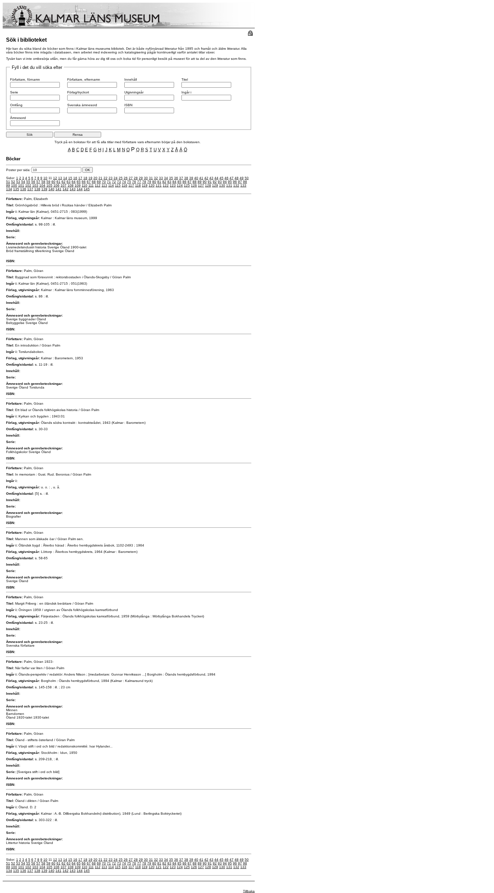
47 (232, 178)
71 (109, 182)
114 (111, 185)
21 (100, 178)
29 (141, 178)
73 (119, 182)
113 (104, 185)
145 (87, 189)
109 (78, 185)
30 (146, 178)
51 (8, 182)
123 (173, 185)
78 (144, 182)
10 (45, 178)
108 (71, 185)
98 (245, 182)
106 (56, 185)
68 (94, 182)
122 (166, 185)
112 (97, 185)
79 (149, 182)
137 (30, 189)
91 (210, 182)
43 (211, 178)
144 (80, 189)
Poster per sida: (19, 170)
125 (187, 185)
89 (200, 182)
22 (106, 178)
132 (236, 185)
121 (159, 185)
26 (126, 178)
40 (196, 178)
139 (44, 189)
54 (23, 182)
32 (156, 178)
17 (80, 178)
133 (243, 185)
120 (152, 185)
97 (240, 182)
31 (151, 178)
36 (176, 178)
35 (171, 178)
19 (90, 178)
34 (166, 178)
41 (201, 178)
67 (89, 182)
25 (121, 178)
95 (230, 182)
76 (134, 182)
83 (169, 182)
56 (33, 182)
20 (95, 178)
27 (131, 178)
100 (14, 185)
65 (79, 182)
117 (131, 185)
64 (74, 182)
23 (111, 178)
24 (116, 178)
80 (154, 182)
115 (118, 185)
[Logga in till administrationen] (250, 34)
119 (145, 185)
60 (53, 182)
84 (174, 182)
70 (104, 182)
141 (58, 189)
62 (63, 182)
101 (21, 185)
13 (60, 178)
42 (206, 178)
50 (247, 178)
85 (179, 182)
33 (161, 178)
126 (194, 185)
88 (195, 182)
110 (84, 185)
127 (201, 185)
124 (180, 185)
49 (242, 178)
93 (220, 182)
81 (159, 182)
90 (205, 182)
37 (181, 178)
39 (191, 178)
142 (66, 189)
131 (229, 185)
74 (124, 182)
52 (13, 182)
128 (208, 185)
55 (28, 182)
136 (23, 189)
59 (48, 182)
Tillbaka (249, 891)
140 (51, 189)
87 (190, 182)
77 (139, 182)
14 (65, 178)
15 (70, 178)
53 (18, 182)
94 (225, 182)
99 (8, 185)
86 (184, 182)
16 (75, 178)
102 (28, 185)
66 (84, 182)
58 (43, 182)
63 (69, 182)
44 (216, 178)
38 (186, 178)
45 (221, 178)
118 (138, 185)
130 (222, 185)
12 (55, 178)
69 (99, 182)
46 (226, 178)
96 (235, 182)
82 (164, 182)
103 (35, 185)
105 (49, 185)
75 (129, 182)
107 (63, 185)
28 (136, 178)
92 (215, 182)
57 (38, 182)
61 (58, 182)
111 (91, 185)
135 (16, 189)
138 (37, 189)
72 (114, 182)
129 (215, 185)
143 (73, 189)
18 (85, 178)
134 (9, 189)
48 (237, 178)
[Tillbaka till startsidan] (129, 27)
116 (124, 185)
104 (42, 185)
